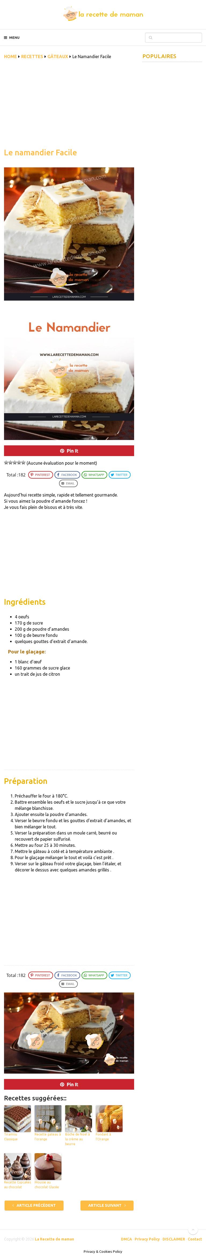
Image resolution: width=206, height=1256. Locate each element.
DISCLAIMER (174, 1239)
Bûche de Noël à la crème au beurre (77, 1139)
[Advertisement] (69, 106)
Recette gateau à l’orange (48, 1137)
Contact (195, 1239)
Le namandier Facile (40, 152)
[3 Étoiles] (15, 462)
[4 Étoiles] (19, 462)
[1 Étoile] (6, 462)
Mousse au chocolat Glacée (47, 1184)
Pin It (72, 450)
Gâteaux (57, 56)
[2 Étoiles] (10, 462)
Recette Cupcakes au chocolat (17, 1184)
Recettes (32, 56)
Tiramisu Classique (11, 1137)
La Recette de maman (54, 1239)
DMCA (126, 1239)
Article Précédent (36, 1205)
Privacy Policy (147, 1239)
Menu (14, 37)
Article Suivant (105, 1205)
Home (10, 56)
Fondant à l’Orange (103, 1137)
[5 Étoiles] (23, 462)
